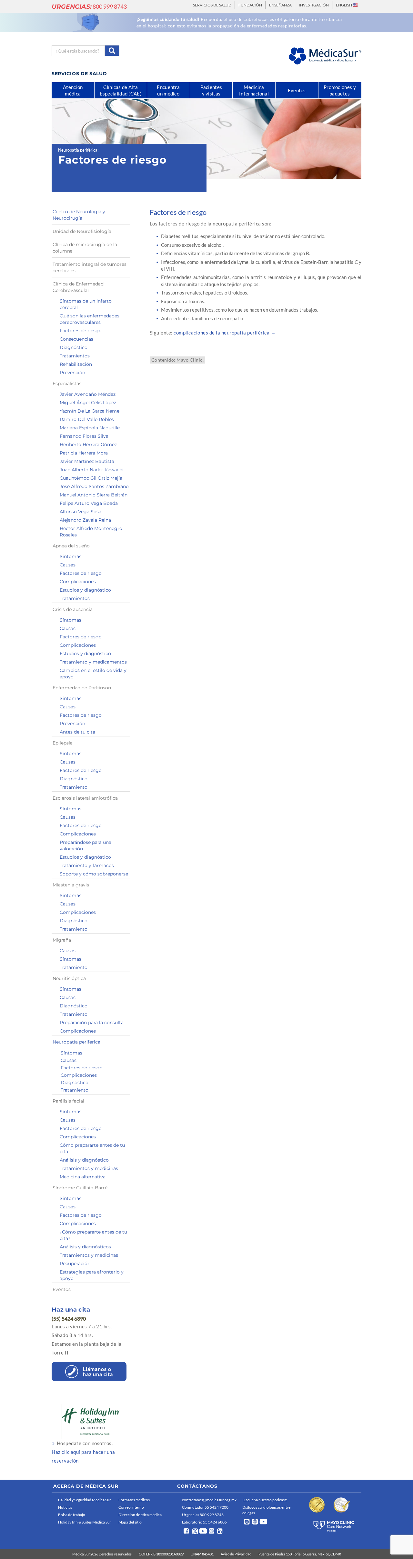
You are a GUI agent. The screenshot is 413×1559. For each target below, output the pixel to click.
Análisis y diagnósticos (85, 1247)
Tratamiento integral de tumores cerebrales (89, 267)
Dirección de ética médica (140, 1514)
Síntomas (70, 556)
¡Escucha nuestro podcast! (264, 1499)
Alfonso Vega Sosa (80, 512)
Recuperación (75, 1263)
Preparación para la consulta (92, 1022)
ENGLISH (344, 5)
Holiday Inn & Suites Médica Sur (84, 1522)
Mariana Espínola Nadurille (90, 428)
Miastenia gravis (71, 885)
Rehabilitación (76, 364)
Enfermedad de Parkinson (82, 688)
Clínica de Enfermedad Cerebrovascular (78, 287)
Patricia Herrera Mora (84, 453)
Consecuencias (76, 339)
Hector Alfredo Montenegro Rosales (91, 531)
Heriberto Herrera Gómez (88, 444)
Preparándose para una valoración (85, 845)
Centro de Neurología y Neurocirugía (79, 215)
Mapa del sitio (130, 1522)
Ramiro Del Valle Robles (87, 419)
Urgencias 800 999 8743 (203, 1514)
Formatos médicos (134, 1499)
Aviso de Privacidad (236, 1554)
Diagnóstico (73, 347)
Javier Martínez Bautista (87, 461)
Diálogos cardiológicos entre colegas (266, 1510)
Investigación (314, 5)
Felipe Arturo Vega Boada (89, 503)
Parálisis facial (68, 1101)
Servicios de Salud (212, 5)
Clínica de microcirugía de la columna (85, 248)
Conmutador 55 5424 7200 (205, 1507)
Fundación (250, 5)
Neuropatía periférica (77, 150)
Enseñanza (280, 5)
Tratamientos (75, 356)
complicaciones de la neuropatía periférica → (225, 332)
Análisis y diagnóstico (84, 1160)
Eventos (62, 1289)
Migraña (62, 940)
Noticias (65, 1507)
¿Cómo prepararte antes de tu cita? (93, 1235)
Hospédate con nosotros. (83, 1452)
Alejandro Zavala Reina (85, 520)
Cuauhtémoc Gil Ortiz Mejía (91, 478)
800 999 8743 (89, 6)
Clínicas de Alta (121, 90)
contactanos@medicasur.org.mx (209, 1499)
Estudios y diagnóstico (85, 590)
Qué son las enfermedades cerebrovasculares (89, 319)
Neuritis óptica (69, 978)
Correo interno (131, 1507)
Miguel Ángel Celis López (88, 402)
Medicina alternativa (83, 1177)
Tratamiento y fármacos (87, 865)
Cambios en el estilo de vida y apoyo (93, 673)
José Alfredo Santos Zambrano (94, 486)
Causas (68, 565)
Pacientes (211, 90)
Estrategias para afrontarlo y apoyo (92, 1275)
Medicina (254, 90)
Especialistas (67, 383)
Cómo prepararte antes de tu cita (92, 1148)
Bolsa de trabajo (71, 1514)
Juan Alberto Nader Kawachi (92, 470)
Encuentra (168, 90)
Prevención (72, 372)
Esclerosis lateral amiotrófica (85, 798)
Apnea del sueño (71, 546)
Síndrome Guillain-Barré (80, 1188)
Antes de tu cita (77, 732)
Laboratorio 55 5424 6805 (204, 1522)
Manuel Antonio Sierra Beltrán (93, 495)
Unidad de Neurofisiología (82, 231)
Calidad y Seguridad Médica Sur (84, 1499)
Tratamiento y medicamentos (93, 662)
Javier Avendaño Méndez (88, 394)
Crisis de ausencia (73, 609)
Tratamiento (73, 787)
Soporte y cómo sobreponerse (94, 874)
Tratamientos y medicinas (89, 1168)
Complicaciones (78, 582)
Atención (73, 90)
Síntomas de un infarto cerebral (86, 304)
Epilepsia (63, 743)
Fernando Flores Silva (84, 436)
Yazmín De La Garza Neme (89, 411)
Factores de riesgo (81, 331)
